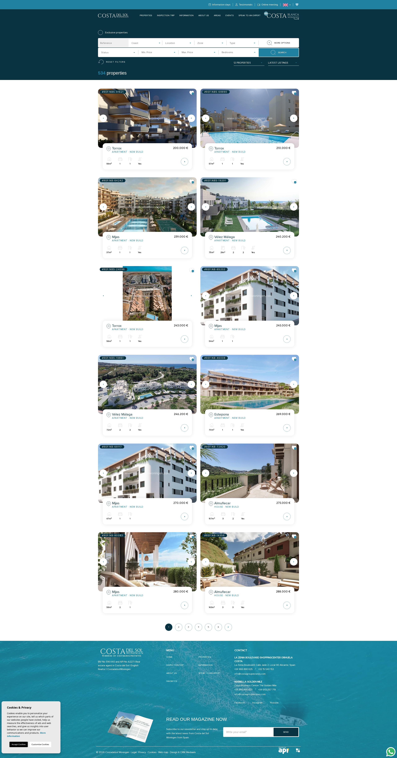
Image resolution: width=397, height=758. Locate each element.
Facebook (239, 702)
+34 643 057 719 (267, 689)
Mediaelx (191, 752)
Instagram (257, 702)
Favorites (171, 681)
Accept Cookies (19, 744)
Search (282, 52)
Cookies (152, 752)
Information (186, 15)
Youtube (274, 702)
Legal (134, 752)
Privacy (142, 752)
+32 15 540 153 (266, 669)
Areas (217, 15)
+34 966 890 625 (243, 669)
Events (229, 15)
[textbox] (147, 43)
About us (203, 15)
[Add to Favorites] (191, 92)
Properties (146, 15)
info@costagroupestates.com (249, 673)
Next (193, 118)
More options (282, 43)
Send (286, 732)
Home (169, 657)
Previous (101, 118)
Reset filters (115, 62)
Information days (221, 4)
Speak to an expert (249, 15)
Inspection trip (165, 15)
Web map (163, 752)
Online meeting (269, 4)
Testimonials (245, 4)
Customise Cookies (40, 744)
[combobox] (146, 43)
